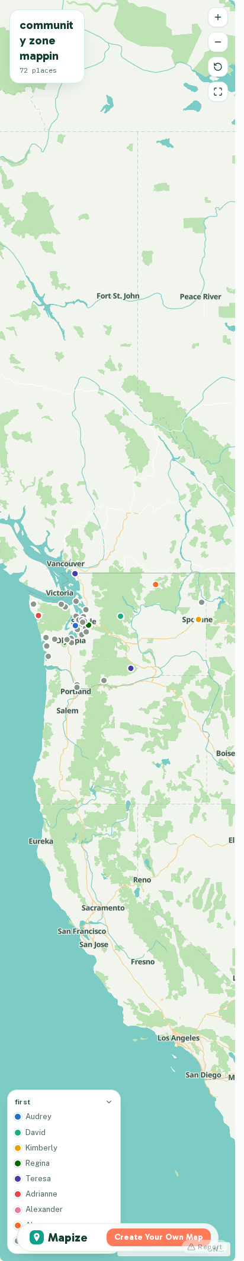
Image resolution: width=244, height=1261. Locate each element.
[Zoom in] (218, 17)
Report (210, 1246)
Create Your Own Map (158, 1237)
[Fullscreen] (218, 92)
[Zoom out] (218, 42)
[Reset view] (218, 67)
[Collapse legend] (109, 1102)
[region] (117, 630)
